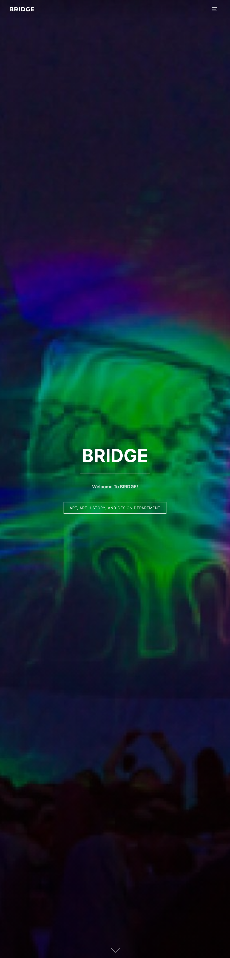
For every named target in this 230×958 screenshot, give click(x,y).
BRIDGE (21, 9)
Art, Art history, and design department (115, 508)
